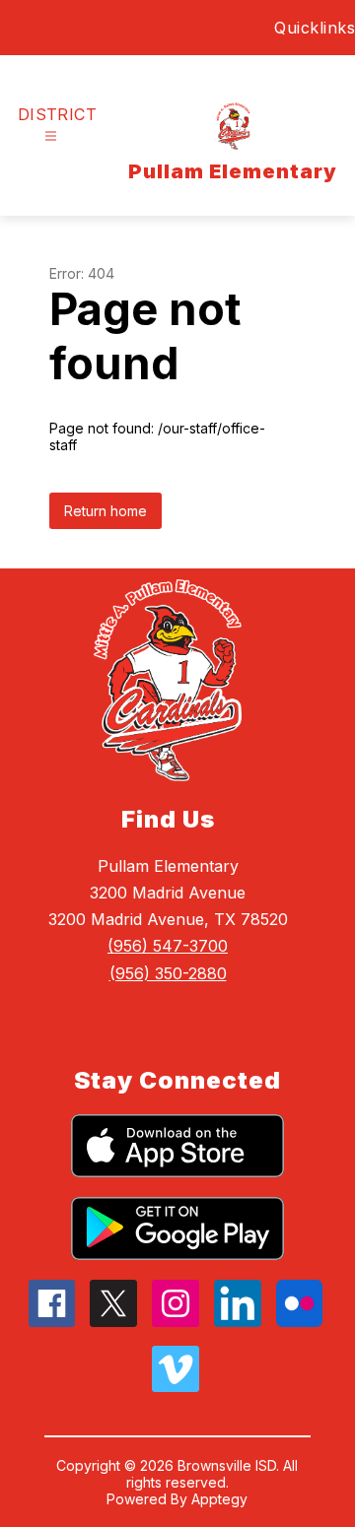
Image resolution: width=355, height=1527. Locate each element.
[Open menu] (50, 136)
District (58, 114)
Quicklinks (314, 27)
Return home (105, 510)
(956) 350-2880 (168, 973)
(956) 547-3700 (167, 946)
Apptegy (219, 1499)
